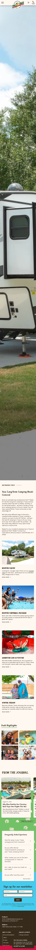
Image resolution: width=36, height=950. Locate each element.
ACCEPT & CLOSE (19, 946)
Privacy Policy (21, 906)
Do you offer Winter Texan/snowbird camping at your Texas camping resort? (15, 850)
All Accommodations (8, 935)
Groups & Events (24, 935)
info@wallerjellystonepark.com (14, 919)
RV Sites (5, 940)
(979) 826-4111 (14, 921)
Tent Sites (6, 942)
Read (5, 577)
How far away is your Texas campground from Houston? (15, 841)
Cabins (5, 937)
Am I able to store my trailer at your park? (16, 868)
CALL (33, 3)
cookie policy (28, 943)
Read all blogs (26, 821)
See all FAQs (26, 879)
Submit (18, 900)
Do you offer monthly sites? (14, 875)
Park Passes (6, 945)
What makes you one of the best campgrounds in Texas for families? (16, 860)
